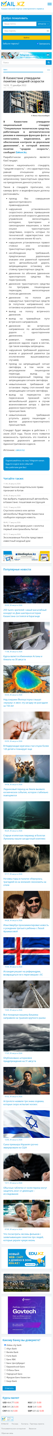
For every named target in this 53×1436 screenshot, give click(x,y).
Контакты (24, 1424)
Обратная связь (7, 1433)
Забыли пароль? (11, 43)
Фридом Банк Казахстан (18, 1377)
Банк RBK (11, 1359)
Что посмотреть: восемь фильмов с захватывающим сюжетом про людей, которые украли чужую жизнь (23, 1235)
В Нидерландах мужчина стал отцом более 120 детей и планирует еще (26, 745)
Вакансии (32, 1428)
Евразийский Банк (16, 1366)
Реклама (15, 1424)
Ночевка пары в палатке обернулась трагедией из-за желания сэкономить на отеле (24, 880)
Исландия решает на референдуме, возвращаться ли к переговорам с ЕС (23, 971)
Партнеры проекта (37, 1424)
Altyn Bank (12, 1348)
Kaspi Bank (12, 1381)
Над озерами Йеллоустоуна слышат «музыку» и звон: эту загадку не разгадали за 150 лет (25, 700)
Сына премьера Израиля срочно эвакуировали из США (20, 1144)
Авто (5, 69)
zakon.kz (20, 450)
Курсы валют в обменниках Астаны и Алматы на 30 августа (22, 655)
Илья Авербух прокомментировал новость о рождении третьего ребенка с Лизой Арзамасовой (26, 926)
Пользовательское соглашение (13, 1428)
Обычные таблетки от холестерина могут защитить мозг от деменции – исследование (25, 1188)
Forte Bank (12, 1355)
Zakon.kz (21, 152)
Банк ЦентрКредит (16, 1363)
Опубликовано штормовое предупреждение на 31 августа (19, 1057)
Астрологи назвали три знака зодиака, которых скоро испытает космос (23, 1100)
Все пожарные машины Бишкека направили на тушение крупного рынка (24, 1014)
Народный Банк (14, 1373)
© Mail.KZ (4, 1424)
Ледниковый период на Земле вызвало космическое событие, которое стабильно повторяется (25, 790)
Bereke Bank (12, 1352)
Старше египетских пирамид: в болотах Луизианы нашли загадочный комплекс (24, 835)
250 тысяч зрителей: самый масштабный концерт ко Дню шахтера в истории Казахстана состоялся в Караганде (24, 611)
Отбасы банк (13, 1370)
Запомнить (44, 43)
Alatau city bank (14, 1345)
